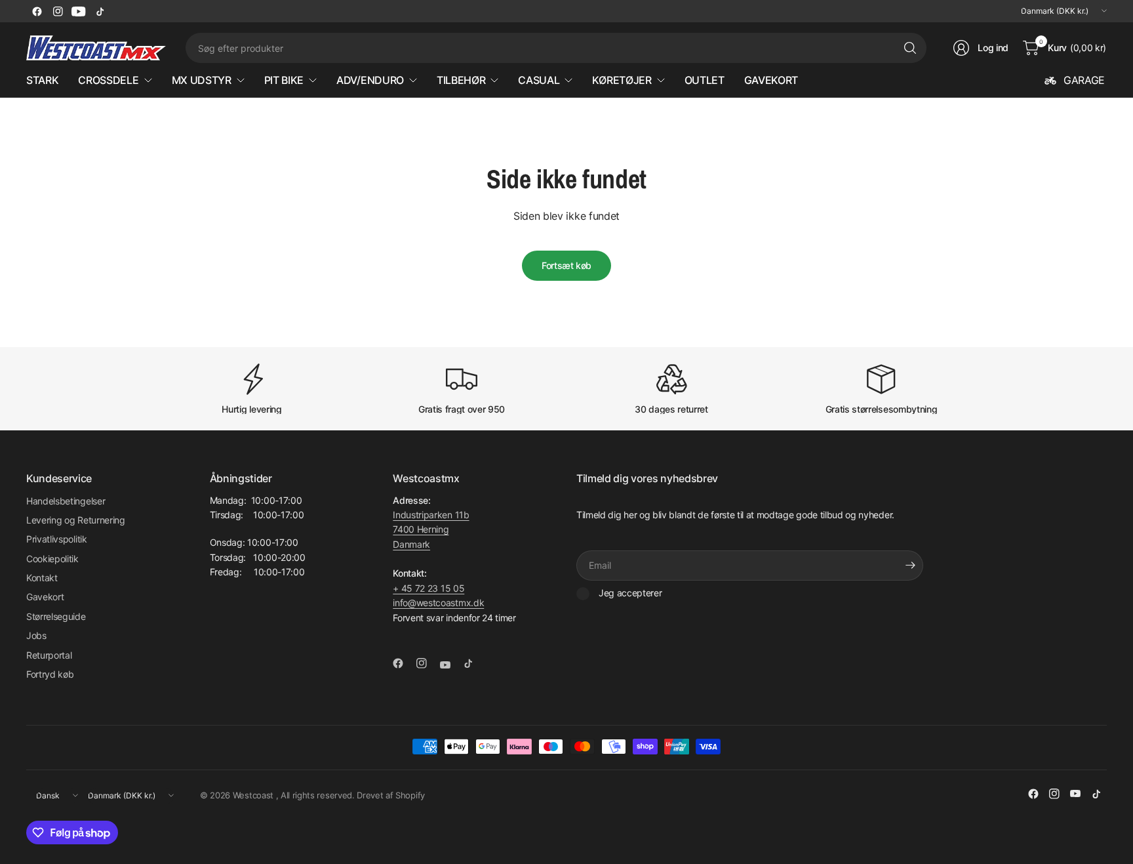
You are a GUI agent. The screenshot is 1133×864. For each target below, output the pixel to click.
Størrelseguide (56, 616)
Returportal (48, 655)
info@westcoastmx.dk (438, 602)
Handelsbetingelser (65, 500)
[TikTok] (99, 11)
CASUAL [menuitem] (538, 80)
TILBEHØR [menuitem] (461, 80)
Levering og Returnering (75, 519)
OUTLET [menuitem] (705, 80)
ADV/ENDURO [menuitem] (370, 80)
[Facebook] (36, 11)
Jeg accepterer (630, 592)
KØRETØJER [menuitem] (621, 80)
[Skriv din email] (910, 565)
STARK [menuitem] (42, 80)
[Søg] (910, 48)
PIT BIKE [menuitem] (284, 80)
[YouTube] (78, 11)
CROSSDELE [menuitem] (108, 80)
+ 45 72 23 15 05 (428, 588)
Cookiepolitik (52, 558)
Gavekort (45, 596)
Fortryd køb (49, 674)
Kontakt (42, 577)
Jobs (36, 635)
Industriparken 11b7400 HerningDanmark (431, 529)
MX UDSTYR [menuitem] (201, 80)
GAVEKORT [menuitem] (771, 80)
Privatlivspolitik (56, 539)
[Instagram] (57, 11)
